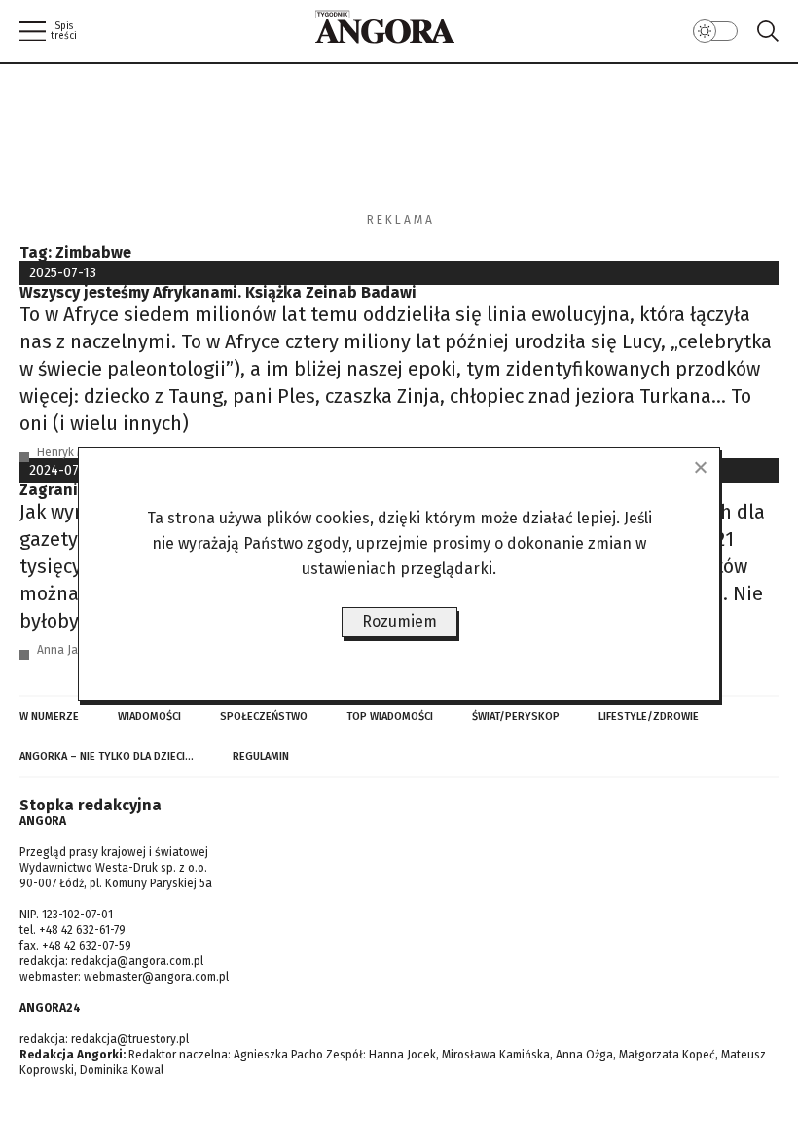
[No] (699, 467)
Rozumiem (399, 621)
